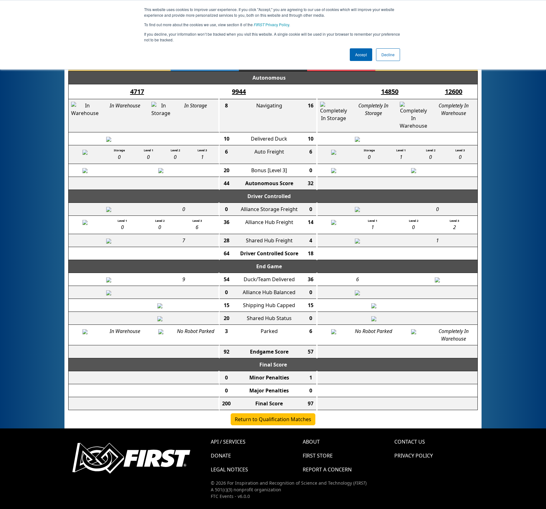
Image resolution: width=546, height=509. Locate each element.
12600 (453, 91)
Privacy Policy (271, 24)
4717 (137, 91)
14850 (389, 91)
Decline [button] (388, 54)
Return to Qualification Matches (273, 419)
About (311, 441)
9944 (239, 91)
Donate (221, 455)
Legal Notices (229, 469)
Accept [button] (361, 54)
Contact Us (409, 441)
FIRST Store (318, 455)
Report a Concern (327, 469)
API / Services (228, 441)
